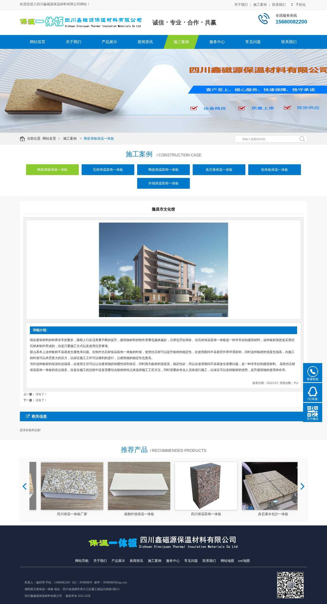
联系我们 (279, 4)
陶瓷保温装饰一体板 (163, 169)
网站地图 (227, 561)
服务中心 (217, 42)
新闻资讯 (145, 42)
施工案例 (260, 4)
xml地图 (244, 561)
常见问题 (253, 42)
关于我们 (241, 4)
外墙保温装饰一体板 (163, 183)
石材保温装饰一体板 (108, 169)
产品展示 (109, 42)
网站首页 (37, 42)
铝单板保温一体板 (274, 169)
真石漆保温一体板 (219, 169)
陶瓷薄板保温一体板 (99, 138)
